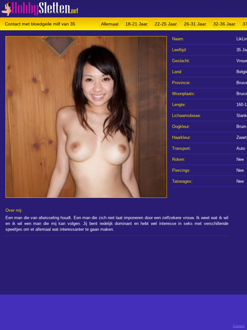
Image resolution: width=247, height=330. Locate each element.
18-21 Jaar (136, 23)
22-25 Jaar (166, 23)
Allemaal (109, 23)
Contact (238, 326)
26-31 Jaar (195, 23)
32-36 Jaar (224, 23)
